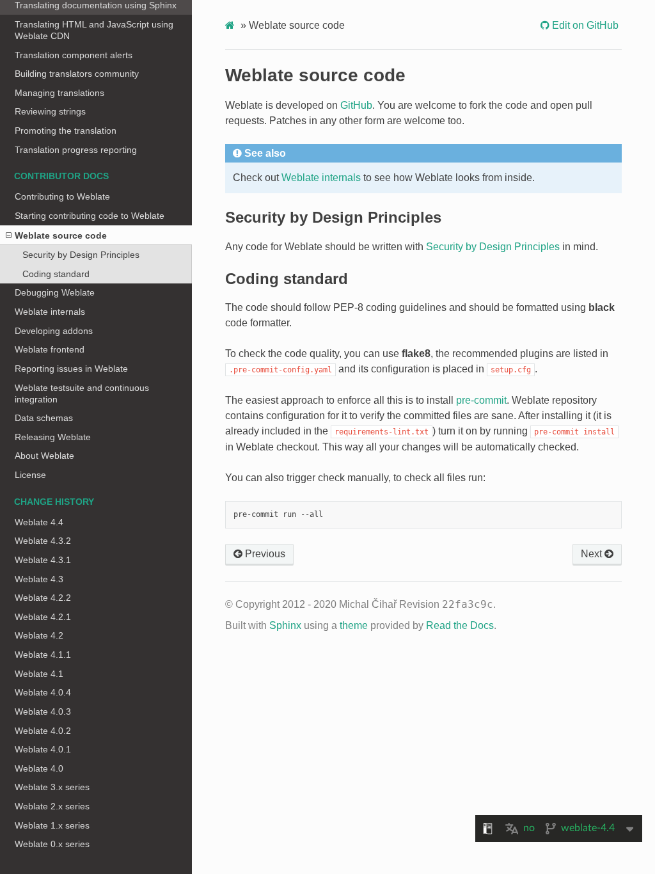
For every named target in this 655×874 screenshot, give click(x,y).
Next (592, 553)
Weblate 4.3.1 (43, 560)
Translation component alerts (73, 55)
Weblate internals (50, 311)
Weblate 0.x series (52, 844)
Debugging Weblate (55, 292)
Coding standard (56, 274)
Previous (263, 553)
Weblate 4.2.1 (43, 617)
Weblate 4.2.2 (43, 597)
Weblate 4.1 (39, 674)
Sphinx (285, 625)
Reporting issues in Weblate (71, 368)
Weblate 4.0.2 (43, 731)
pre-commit (481, 400)
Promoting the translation (65, 130)
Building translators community (77, 73)
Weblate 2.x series (52, 806)
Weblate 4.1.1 (43, 654)
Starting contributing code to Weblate (89, 216)
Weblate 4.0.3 (43, 711)
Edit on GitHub (584, 25)
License (30, 475)
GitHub (356, 105)
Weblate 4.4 (39, 522)
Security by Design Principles (80, 255)
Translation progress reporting (76, 150)
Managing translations (59, 93)
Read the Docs (460, 625)
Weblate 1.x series (52, 825)
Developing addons (54, 331)
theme (354, 625)
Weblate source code (61, 235)
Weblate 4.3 (39, 579)
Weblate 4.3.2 (43, 541)
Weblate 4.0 (39, 768)
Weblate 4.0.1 (43, 749)
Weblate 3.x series (52, 787)
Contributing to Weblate (62, 196)
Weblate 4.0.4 (43, 692)
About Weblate (44, 455)
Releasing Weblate (53, 437)
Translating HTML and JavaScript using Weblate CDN (94, 30)
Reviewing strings (50, 111)
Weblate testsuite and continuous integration (82, 393)
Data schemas (44, 418)
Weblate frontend (49, 349)
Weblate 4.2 (39, 635)
